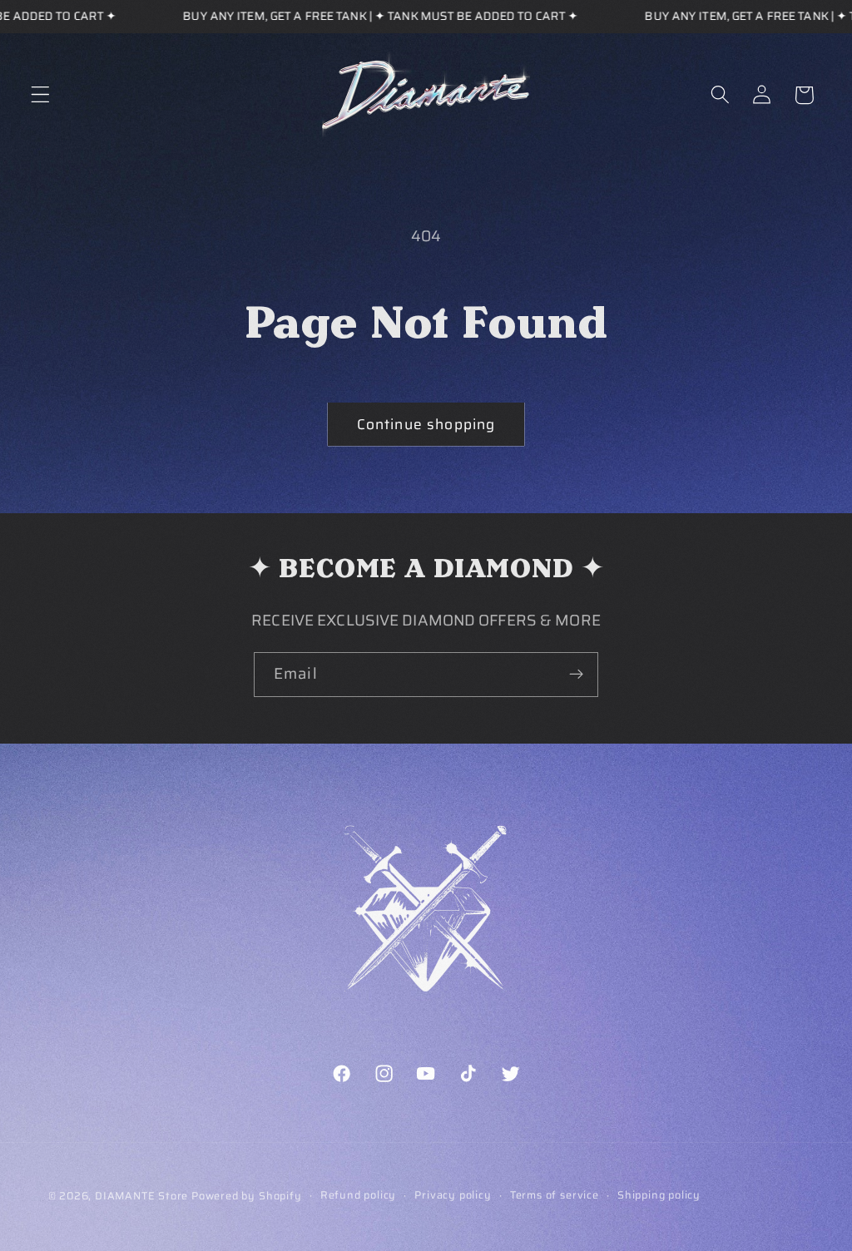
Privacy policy (452, 1195)
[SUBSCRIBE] (576, 674)
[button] (40, 95)
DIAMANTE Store (141, 1196)
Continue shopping (426, 424)
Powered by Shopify (246, 1196)
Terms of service (554, 1195)
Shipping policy (659, 1195)
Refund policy (358, 1195)
